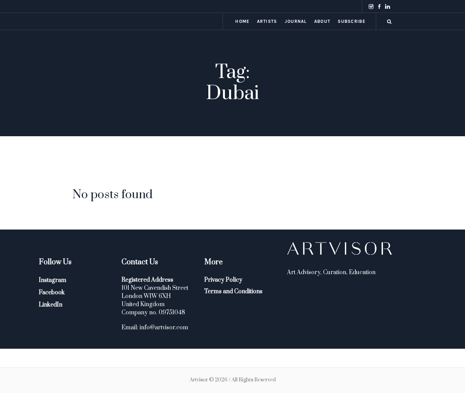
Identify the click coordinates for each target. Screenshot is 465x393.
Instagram (52, 280)
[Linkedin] (387, 6)
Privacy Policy (223, 280)
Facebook (52, 292)
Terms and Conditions (233, 291)
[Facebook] (379, 6)
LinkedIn (50, 305)
